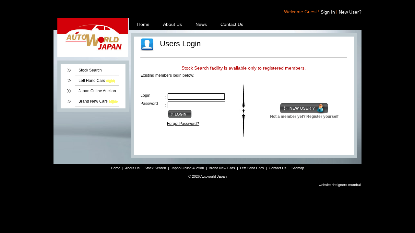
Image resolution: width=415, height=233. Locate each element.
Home (143, 24)
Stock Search (90, 70)
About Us (172, 24)
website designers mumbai (340, 185)
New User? (350, 12)
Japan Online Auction (97, 91)
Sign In (328, 12)
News (201, 24)
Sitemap (297, 168)
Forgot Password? (183, 123)
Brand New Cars (93, 101)
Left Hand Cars (91, 80)
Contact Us (231, 24)
